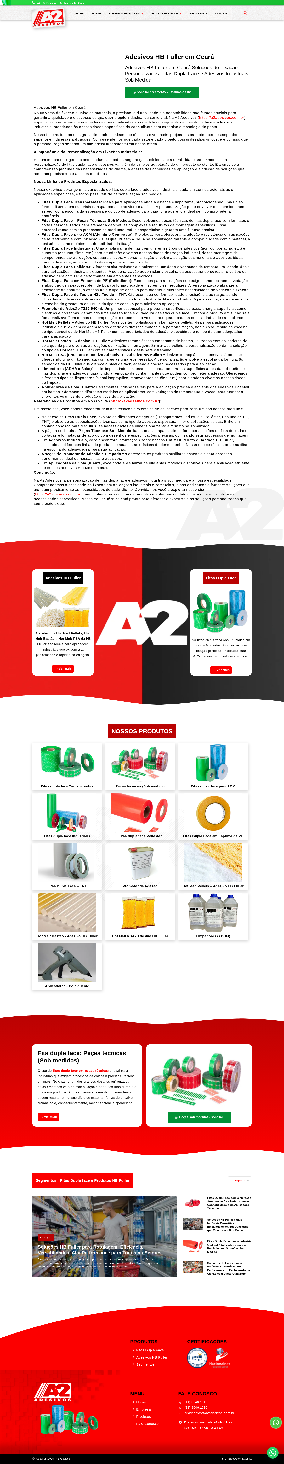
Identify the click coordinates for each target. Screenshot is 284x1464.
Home (79, 13)
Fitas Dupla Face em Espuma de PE (213, 836)
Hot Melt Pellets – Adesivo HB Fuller (213, 886)
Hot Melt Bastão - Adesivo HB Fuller (67, 936)
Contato (222, 13)
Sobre (96, 13)
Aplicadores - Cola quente (67, 986)
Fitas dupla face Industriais (67, 836)
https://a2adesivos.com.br (221, 118)
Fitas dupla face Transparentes (67, 786)
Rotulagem (46, 1237)
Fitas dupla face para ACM (213, 786)
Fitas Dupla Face (164, 13)
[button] (273, 1453)
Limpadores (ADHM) (213, 936)
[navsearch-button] (245, 13)
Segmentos (198, 13)
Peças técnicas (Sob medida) (140, 786)
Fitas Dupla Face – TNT (67, 886)
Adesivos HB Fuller (124, 13)
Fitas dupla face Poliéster (140, 836)
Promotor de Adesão (140, 886)
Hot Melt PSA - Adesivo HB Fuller (140, 936)
